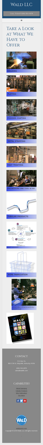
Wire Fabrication (21, 393)
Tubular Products (21, 391)
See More (21, 395)
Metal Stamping (21, 388)
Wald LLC (21, 5)
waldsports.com (21, 428)
